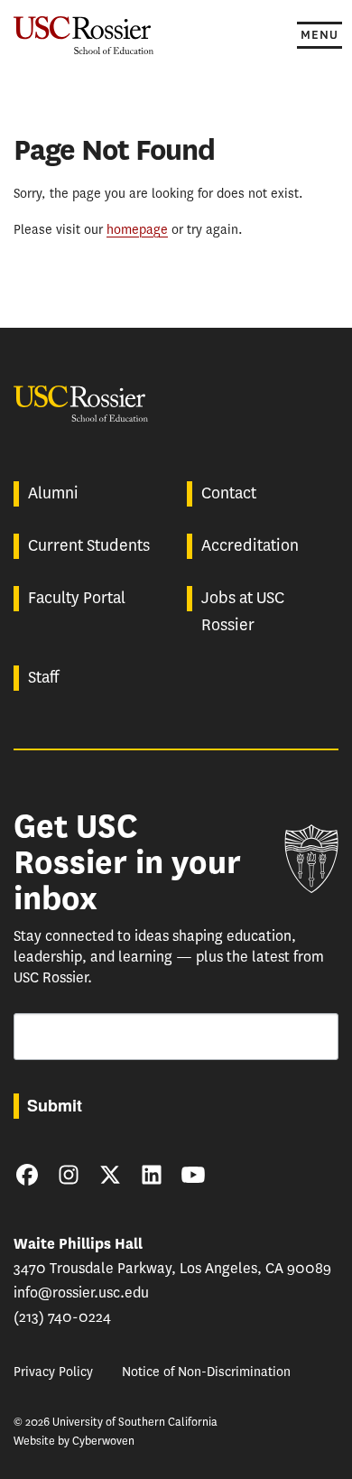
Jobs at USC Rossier (242, 611)
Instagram (68, 1174)
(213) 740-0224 (62, 1316)
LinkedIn (151, 1174)
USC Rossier (83, 34)
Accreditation (250, 545)
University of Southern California (311, 859)
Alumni (53, 493)
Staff (43, 677)
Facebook (27, 1174)
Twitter (110, 1174)
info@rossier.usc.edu (81, 1292)
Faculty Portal (76, 598)
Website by (74, 1440)
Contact (228, 493)
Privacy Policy (53, 1372)
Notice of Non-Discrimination (206, 1372)
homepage (137, 229)
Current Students (89, 545)
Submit (54, 1105)
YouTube (193, 1174)
